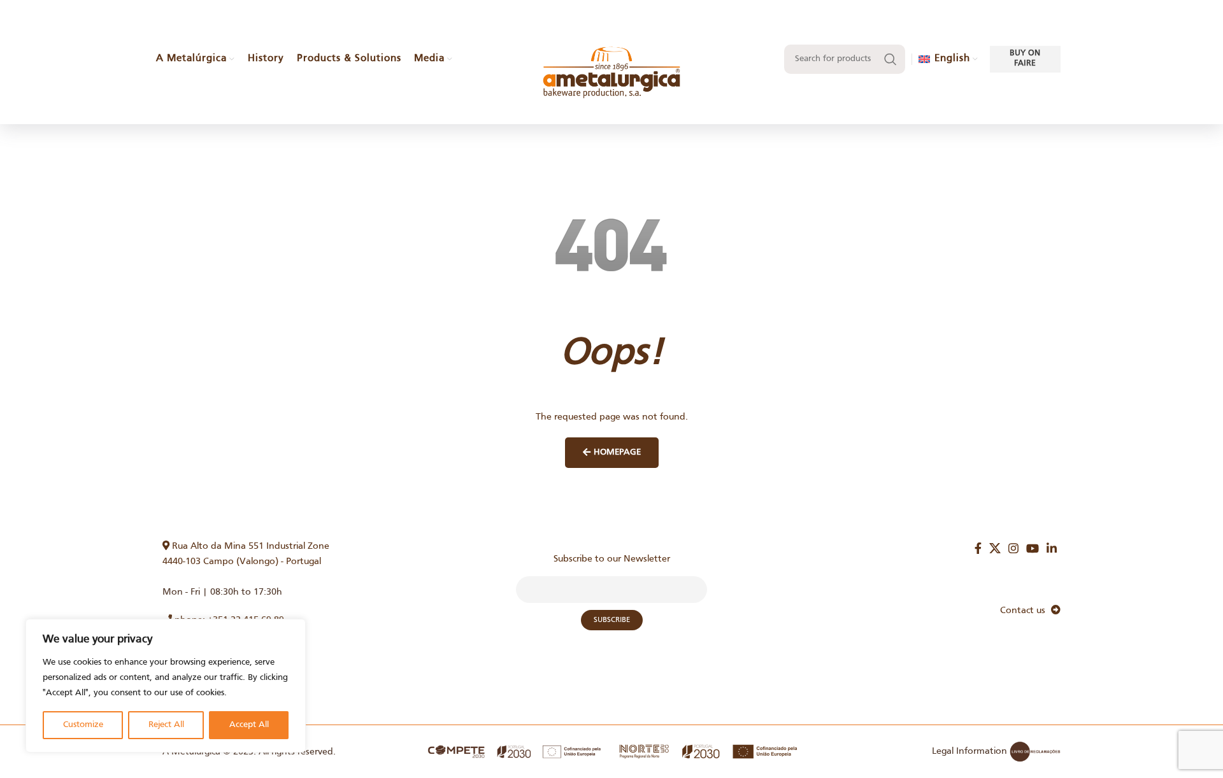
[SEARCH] (890, 59)
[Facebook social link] (978, 548)
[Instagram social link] (1013, 548)
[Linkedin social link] (1052, 548)
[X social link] (995, 548)
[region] (165, 686)
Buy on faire (1025, 58)
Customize (83, 725)
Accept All (249, 725)
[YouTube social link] (1032, 548)
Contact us (1025, 610)
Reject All (166, 725)
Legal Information (969, 751)
